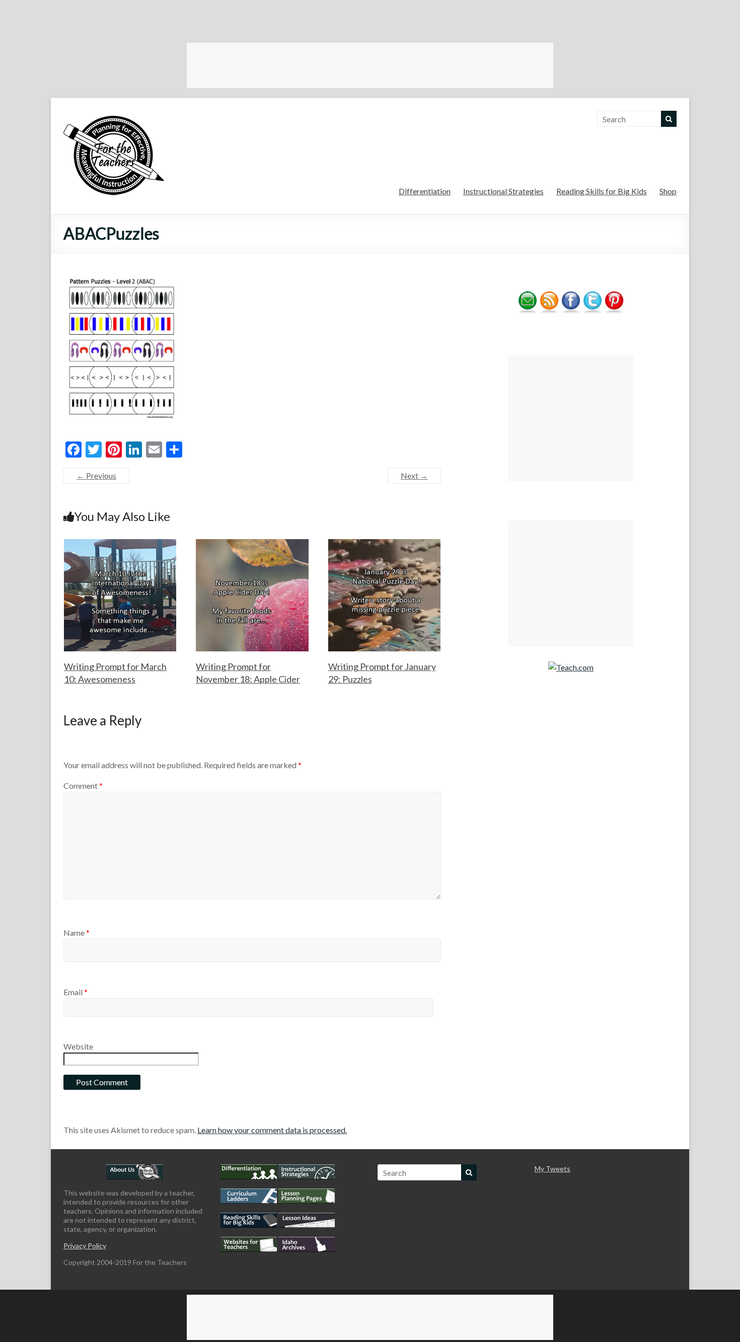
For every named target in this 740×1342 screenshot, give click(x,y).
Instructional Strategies (503, 191)
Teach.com (575, 667)
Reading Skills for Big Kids (601, 191)
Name (76, 932)
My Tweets (552, 1168)
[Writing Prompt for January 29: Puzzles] (384, 544)
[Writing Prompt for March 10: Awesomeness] (120, 544)
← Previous (96, 475)
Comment (83, 785)
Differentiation (425, 191)
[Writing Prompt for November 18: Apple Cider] (252, 544)
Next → (414, 475)
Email (75, 992)
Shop (668, 191)
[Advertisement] (370, 65)
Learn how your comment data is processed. (272, 1130)
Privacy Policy (84, 1245)
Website (78, 1046)
